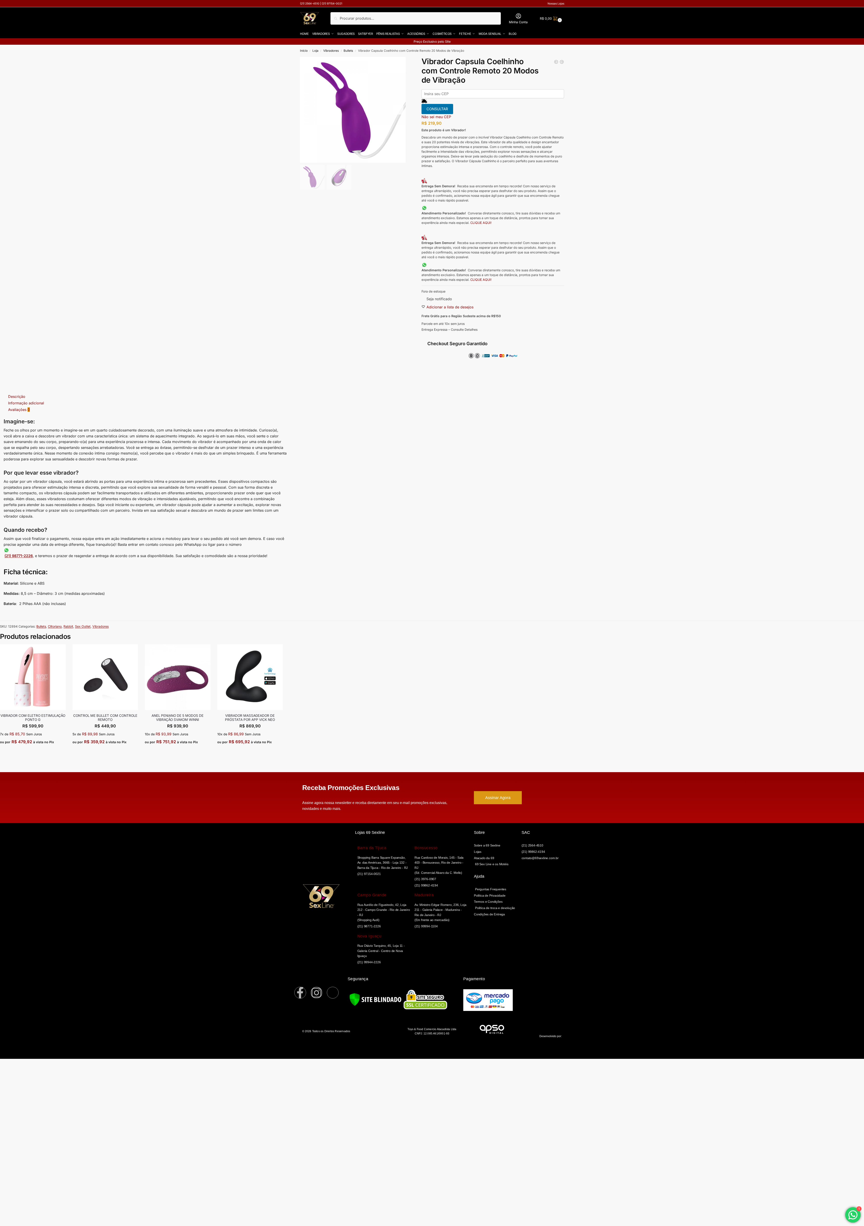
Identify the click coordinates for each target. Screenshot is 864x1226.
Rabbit (68, 626)
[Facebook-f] (300, 993)
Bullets (348, 50)
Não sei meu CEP (436, 117)
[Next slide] (398, 110)
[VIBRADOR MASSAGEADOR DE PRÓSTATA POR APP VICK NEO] (250, 677)
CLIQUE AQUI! (481, 223)
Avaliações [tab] (19, 409)
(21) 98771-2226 (19, 555)
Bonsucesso (426, 848)
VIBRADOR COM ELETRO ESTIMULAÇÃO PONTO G (32, 718)
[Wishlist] (62, 651)
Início (304, 50)
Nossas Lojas (556, 3)
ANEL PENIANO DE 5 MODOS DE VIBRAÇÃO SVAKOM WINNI (178, 718)
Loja (315, 50)
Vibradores (331, 50)
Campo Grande (371, 895)
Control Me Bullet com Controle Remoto (105, 718)
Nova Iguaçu (369, 936)
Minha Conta (518, 22)
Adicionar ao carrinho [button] (33, 752)
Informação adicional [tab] (26, 403)
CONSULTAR (437, 109)
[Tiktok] (333, 993)
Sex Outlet (83, 626)
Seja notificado (439, 299)
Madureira (424, 895)
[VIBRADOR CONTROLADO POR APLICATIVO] (556, 63)
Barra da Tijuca (371, 848)
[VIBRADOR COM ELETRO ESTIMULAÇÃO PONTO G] (33, 677)
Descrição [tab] (16, 396)
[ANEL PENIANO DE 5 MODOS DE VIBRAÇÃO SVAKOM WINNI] (178, 677)
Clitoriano (55, 626)
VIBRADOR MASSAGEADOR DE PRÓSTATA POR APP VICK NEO (250, 718)
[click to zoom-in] (353, 110)
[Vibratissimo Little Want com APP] (562, 63)
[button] (550, 18)
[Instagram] (316, 993)
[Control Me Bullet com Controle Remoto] (105, 677)
